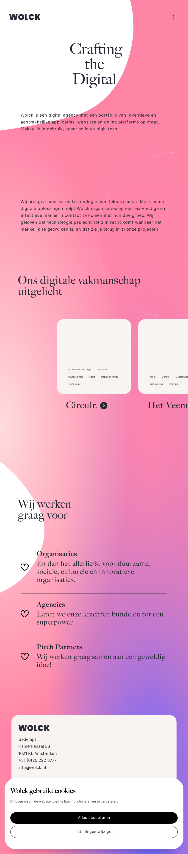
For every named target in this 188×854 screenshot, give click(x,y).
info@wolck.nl (32, 768)
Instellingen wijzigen (94, 832)
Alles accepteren (94, 818)
